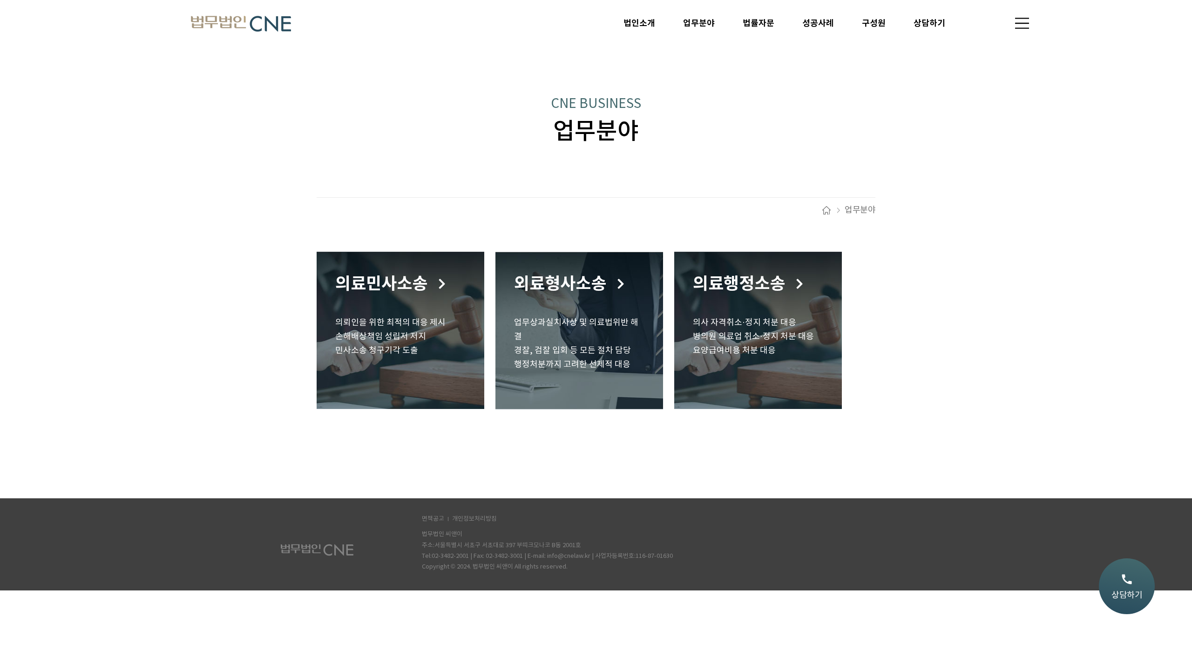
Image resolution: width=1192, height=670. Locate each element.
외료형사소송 (560, 284)
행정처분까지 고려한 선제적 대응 (572, 364)
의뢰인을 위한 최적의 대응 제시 (390, 323)
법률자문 (758, 23)
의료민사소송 (381, 284)
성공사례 (818, 23)
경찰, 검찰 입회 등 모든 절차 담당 (572, 350)
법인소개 (639, 23)
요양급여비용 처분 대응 (734, 350)
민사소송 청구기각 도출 (376, 350)
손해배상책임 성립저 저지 (380, 337)
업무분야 (699, 23)
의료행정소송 (739, 284)
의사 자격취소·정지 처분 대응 (744, 323)
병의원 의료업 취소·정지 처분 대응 (753, 337)
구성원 (874, 23)
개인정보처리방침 (474, 519)
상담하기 (929, 23)
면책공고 (433, 519)
